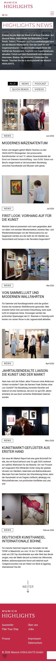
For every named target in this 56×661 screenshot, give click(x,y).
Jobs (31, 629)
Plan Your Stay (10, 629)
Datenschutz (35, 642)
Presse (6, 638)
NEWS (25, 83)
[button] (4, 656)
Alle (13, 83)
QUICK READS (20, 89)
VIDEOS (39, 89)
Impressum (34, 638)
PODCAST (40, 83)
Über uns (33, 624)
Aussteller (8, 624)
